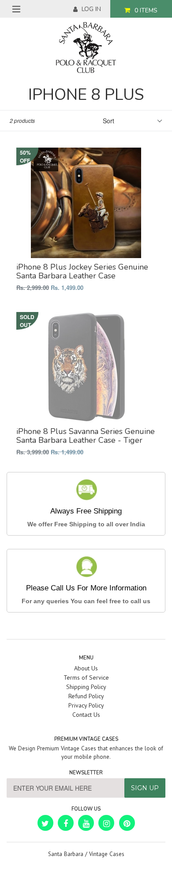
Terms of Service (86, 677)
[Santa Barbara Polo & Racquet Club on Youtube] (86, 823)
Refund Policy (86, 696)
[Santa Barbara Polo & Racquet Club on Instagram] (106, 823)
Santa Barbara (65, 854)
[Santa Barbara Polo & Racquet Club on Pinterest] (127, 823)
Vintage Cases (106, 854)
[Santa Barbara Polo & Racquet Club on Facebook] (66, 823)
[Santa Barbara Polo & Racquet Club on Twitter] (45, 823)
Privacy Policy (86, 705)
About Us (86, 668)
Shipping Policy (86, 687)
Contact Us (86, 715)
